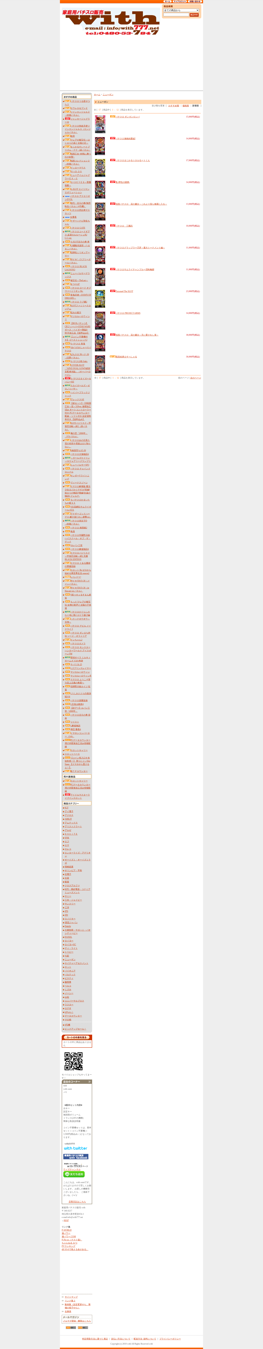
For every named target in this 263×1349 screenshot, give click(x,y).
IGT (66, 807)
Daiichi (68, 926)
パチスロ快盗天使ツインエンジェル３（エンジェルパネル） (78, 129)
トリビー (69, 952)
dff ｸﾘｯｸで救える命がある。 (75, 1249)
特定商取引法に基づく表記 (95, 1339)
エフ (67, 841)
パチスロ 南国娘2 (78, 527)
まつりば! (75, 284)
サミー (68, 896)
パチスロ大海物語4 (79, 454)
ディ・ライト (71, 948)
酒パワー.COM (69, 1236)
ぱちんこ (69, 1012)
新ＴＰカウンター (79, 771)
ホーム (97, 94)
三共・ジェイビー (73, 900)
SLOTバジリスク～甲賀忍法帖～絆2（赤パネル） (78, 426)
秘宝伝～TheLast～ (79, 280)
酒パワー (66, 1233)
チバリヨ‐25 (76, 664)
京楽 (67, 878)
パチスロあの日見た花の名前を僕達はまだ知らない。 (78, 443)
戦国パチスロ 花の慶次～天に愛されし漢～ (137, 335)
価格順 (185, 105)
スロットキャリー (79, 750)
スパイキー (70, 919)
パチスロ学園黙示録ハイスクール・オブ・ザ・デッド (78, 538)
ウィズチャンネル (72, 1169)
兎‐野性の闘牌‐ (123, 182)
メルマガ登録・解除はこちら (77, 1321)
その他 (68, 1019)
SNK (67, 838)
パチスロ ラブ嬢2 (78, 302)
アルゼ (68, 830)
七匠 (67, 956)
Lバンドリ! (75, 577)
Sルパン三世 (76, 545)
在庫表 (68, 1311)
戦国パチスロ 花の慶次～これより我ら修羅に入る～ (141, 204)
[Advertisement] (131, 63)
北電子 (68, 874)
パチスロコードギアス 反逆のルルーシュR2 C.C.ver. (77, 234)
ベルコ (68, 986)
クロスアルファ (72, 885)
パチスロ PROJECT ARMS (128, 313)
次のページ (195, 378)
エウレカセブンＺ (79, 108)
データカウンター (73, 1016)
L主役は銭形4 (77, 704)
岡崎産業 (69, 866)
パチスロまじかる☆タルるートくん (133, 160)
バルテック (70, 974)
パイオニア (70, 971)
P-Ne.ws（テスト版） (72, 1239)
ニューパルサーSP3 (79, 465)
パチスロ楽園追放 (79, 700)
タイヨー (69, 941)
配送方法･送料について (145, 1339)
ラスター (69, 1004)
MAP (66, 1220)
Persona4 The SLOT (124, 291)
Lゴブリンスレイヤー (80, 668)
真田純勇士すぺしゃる (126, 356)
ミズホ (68, 989)
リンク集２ (70, 1300)
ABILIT (68, 819)
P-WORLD (67, 1230)
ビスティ (69, 978)
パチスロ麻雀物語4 (79, 549)
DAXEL (68, 937)
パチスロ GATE (77, 228)
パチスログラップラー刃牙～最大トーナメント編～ (140, 247)
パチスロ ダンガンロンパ (128, 117)
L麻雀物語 (75, 725)
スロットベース (72, 754)
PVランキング (68, 1246)
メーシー (69, 993)
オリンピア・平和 (73, 870)
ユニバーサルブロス (74, 1001)
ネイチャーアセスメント (76, 963)
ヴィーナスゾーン (79, 482)
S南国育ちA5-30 (78, 450)
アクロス (69, 815)
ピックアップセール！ (75, 1029)
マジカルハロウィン (80, 672)
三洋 (67, 907)
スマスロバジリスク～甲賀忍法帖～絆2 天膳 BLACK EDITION (77, 556)
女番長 (73, 217)
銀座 (67, 881)
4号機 (67, 1025)
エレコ (68, 849)
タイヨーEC (70, 944)
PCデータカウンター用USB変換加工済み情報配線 (78, 743)
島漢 (72, 531)
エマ (67, 845)
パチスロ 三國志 (124, 226)
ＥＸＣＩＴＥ (71, 834)
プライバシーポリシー (170, 1339)
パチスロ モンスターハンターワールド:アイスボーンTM (78, 650)
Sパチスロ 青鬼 (77, 343)
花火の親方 (75, 312)
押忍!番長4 (75, 729)
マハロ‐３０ (76, 171)
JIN (66, 915)
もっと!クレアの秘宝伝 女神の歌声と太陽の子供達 (78, 604)
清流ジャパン (71, 922)
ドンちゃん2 (76, 640)
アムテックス (71, 822)
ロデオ (68, 1008)
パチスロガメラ (78, 643)
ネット (68, 967)
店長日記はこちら (77, 1201)
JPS (66, 911)
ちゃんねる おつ (69, 1243)
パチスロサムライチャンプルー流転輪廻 (135, 269)
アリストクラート (73, 826)
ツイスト (74, 722)
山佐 (67, 997)
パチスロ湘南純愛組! (126, 138)
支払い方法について (120, 1339)
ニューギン (70, 959)
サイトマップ (71, 1297)
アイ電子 (69, 811)
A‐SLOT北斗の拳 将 (79, 242)
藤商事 (68, 982)
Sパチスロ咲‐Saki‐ (79, 361)
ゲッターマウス (78, 167)
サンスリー (70, 903)
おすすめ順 (173, 105)
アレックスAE (77, 399)
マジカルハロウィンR (80, 675)
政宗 (72, 136)
